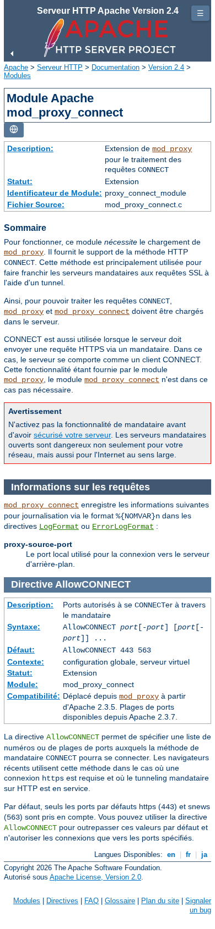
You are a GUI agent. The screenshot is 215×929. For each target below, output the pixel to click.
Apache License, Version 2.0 (95, 877)
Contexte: (25, 661)
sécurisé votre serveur (72, 434)
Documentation (115, 67)
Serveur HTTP (60, 67)
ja (204, 854)
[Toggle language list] (14, 130)
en (171, 854)
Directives (62, 901)
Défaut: (21, 649)
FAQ (91, 901)
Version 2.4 (166, 67)
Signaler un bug (198, 905)
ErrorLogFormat (123, 526)
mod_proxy (172, 149)
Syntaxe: (23, 626)
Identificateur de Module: (54, 193)
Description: (30, 148)
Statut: (20, 181)
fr (188, 854)
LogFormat (59, 526)
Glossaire (120, 901)
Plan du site (160, 901)
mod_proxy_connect (92, 311)
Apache (16, 67)
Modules (17, 75)
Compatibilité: (33, 696)
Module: (22, 684)
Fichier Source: (35, 204)
